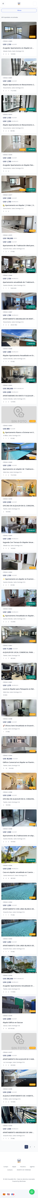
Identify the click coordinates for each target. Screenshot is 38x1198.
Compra (5, 1166)
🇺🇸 (8, 1194)
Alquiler (14, 44)
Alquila (14, 1166)
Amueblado (15, 121)
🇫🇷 (13, 1194)
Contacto (10, 1170)
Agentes (32, 1166)
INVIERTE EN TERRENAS (24, 1170)
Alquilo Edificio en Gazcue (13, 1022)
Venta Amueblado (19, 388)
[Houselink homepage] (19, 3)
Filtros (19, 10)
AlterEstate (22, 1181)
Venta (15, 238)
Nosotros (23, 1166)
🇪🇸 (4, 1194)
